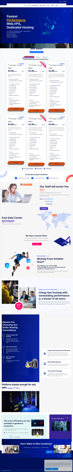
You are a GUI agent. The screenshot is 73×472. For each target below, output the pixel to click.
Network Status (42, 5)
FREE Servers (45, 57)
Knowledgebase (35, 5)
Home (25, 5)
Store (29, 5)
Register (64, 1)
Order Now (36, 110)
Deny (65, 468)
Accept (52, 468)
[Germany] (54, 217)
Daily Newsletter (27, 447)
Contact (52, 5)
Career (48, 5)
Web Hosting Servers (29, 57)
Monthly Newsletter (45, 447)
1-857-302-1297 (49, 201)
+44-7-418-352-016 (48, 199)
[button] (70, 461)
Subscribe (50, 451)
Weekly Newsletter (35, 447)
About (57, 5)
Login (61, 1)
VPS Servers (38, 57)
